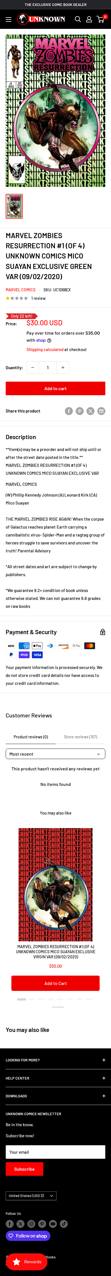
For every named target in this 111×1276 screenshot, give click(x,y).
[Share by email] (101, 411)
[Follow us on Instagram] (31, 1224)
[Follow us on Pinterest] (42, 1224)
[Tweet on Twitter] (90, 411)
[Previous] (11, 912)
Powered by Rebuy (55, 1007)
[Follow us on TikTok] (64, 1224)
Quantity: (14, 367)
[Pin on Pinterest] (80, 411)
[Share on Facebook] (69, 411)
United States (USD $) (26, 1195)
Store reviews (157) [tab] (80, 736)
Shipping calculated (44, 349)
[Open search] (78, 19)
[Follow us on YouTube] (53, 1224)
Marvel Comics (20, 289)
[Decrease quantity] (33, 367)
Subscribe (24, 1169)
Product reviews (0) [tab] (31, 736)
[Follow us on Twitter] (20, 1224)
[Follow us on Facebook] (10, 1224)
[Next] (99, 912)
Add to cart (55, 388)
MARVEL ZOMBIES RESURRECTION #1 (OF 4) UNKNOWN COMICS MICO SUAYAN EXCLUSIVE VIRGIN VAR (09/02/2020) (55, 951)
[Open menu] (8, 19)
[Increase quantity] (63, 367)
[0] (100, 19)
